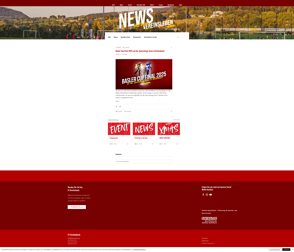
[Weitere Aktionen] (171, 47)
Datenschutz (205, 240)
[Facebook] (203, 194)
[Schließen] (292, 249)
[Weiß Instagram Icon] (206, 194)
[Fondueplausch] (119, 129)
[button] (178, 37)
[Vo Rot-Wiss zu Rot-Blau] (144, 129)
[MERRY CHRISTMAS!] (169, 129)
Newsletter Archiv (150, 37)
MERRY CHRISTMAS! (164, 138)
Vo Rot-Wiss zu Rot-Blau (141, 138)
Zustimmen (286, 249)
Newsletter (137, 37)
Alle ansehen (177, 119)
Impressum (205, 238)
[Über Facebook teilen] (116, 106)
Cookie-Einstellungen (275, 249)
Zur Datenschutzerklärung (139, 249)
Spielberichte (125, 37)
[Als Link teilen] (120, 106)
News (116, 37)
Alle (109, 37)
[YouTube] (210, 194)
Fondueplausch (114, 138)
